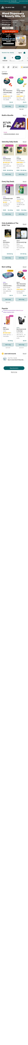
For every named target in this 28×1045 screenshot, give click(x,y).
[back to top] (25, 1042)
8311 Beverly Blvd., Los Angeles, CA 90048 (13, 20)
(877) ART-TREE (6, 24)
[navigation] (24, 7)
